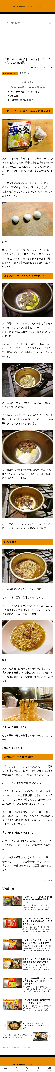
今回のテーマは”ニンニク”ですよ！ (26, 91)
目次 (23, 81)
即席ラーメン (26, 73)
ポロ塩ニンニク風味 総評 (21, 100)
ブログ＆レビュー (11, 73)
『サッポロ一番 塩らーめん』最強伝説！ (28, 87)
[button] (50, 23)
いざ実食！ (15, 96)
